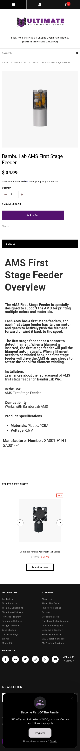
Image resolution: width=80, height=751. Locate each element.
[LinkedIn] (15, 659)
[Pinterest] (45, 659)
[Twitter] (25, 659)
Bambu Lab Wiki (49, 379)
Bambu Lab (20, 62)
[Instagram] (35, 659)
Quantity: (6, 188)
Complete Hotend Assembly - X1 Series (40, 552)
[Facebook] (5, 659)
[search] (40, 53)
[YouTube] (55, 659)
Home (5, 62)
